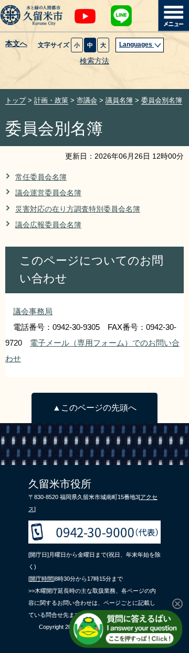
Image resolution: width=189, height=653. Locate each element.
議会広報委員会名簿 (48, 225)
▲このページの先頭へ (94, 407)
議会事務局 (32, 311)
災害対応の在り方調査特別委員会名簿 (77, 209)
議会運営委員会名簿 (48, 193)
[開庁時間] (41, 578)
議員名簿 (119, 100)
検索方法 (94, 61)
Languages (136, 44)
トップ (15, 100)
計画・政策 (51, 100)
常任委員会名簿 (41, 177)
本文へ (16, 44)
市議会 (87, 100)
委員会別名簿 (161, 100)
